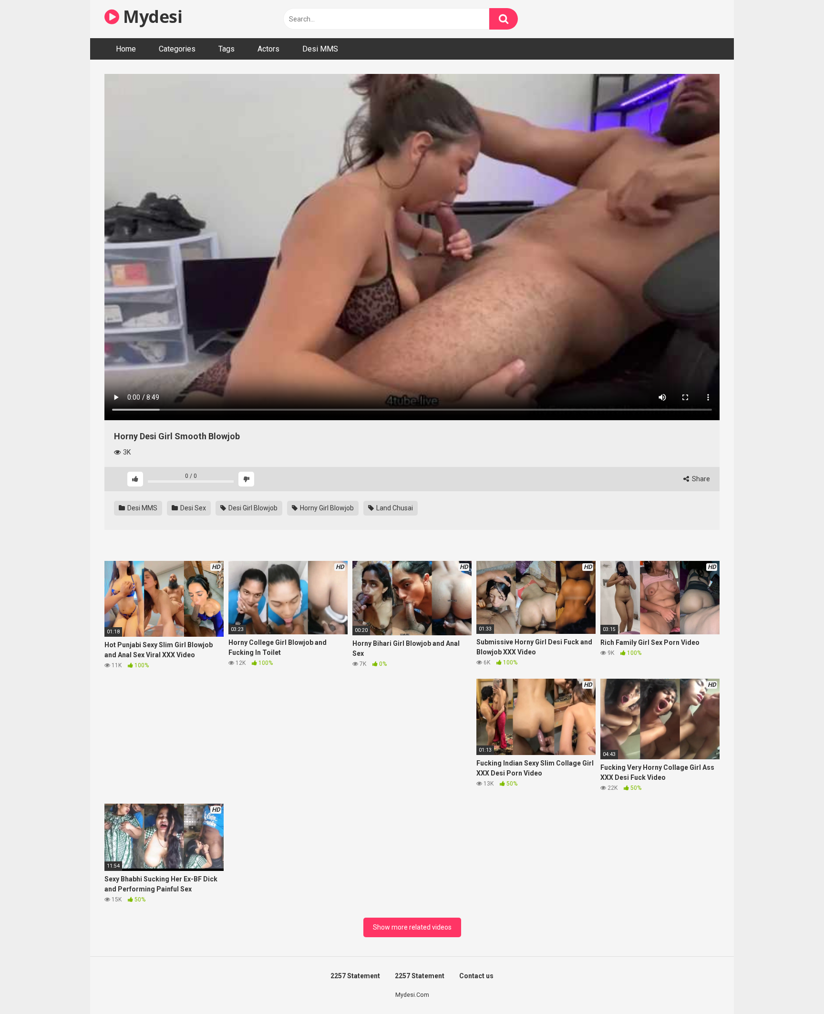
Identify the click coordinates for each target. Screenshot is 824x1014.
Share (700, 479)
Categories (177, 48)
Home (126, 48)
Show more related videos (412, 927)
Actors (268, 48)
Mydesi (150, 16)
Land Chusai (394, 508)
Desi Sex (192, 508)
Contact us (476, 976)
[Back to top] (792, 985)
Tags (226, 48)
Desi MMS (320, 48)
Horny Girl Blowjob (326, 508)
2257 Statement (355, 976)
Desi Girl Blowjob (252, 508)
